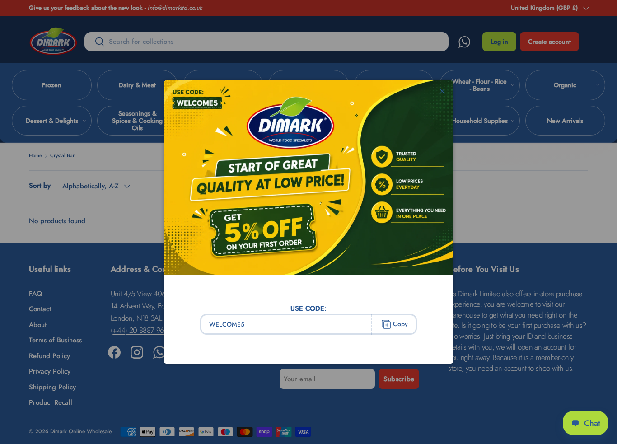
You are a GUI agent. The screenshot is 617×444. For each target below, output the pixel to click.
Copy (400, 323)
